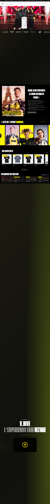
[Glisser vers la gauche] (45, 153)
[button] (43, 4)
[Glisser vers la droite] (47, 153)
